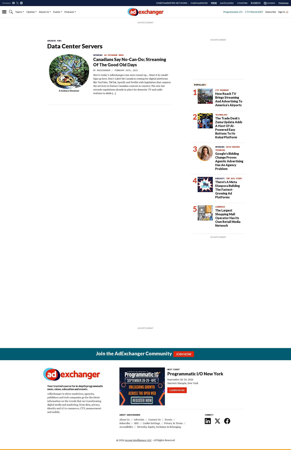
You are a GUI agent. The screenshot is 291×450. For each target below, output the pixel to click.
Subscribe (270, 11)
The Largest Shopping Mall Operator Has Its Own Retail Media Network (227, 217)
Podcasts (69, 11)
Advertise (139, 419)
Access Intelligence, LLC (138, 440)
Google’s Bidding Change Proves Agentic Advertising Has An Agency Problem (229, 161)
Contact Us (154, 419)
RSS (136, 423)
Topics (18, 11)
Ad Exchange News (114, 55)
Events (56, 11)
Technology (221, 114)
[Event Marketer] (227, 3)
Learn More (177, 390)
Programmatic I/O (232, 11)
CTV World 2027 (254, 11)
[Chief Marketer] (199, 3)
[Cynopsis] (242, 3)
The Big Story (234, 178)
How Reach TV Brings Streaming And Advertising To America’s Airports (228, 99)
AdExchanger (103, 70)
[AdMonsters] (269, 3)
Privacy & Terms (173, 423)
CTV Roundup (222, 90)
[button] (11, 12)
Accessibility (126, 426)
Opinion (30, 11)
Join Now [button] (183, 354)
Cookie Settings (151, 423)
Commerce (220, 206)
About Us (44, 11)
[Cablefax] (283, 3)
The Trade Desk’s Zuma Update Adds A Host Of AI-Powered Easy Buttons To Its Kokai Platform (228, 127)
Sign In (282, 11)
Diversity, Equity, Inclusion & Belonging (159, 426)
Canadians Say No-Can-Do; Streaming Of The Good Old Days (129, 62)
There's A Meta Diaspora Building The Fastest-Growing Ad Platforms (227, 189)
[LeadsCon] (255, 3)
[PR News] (214, 3)
